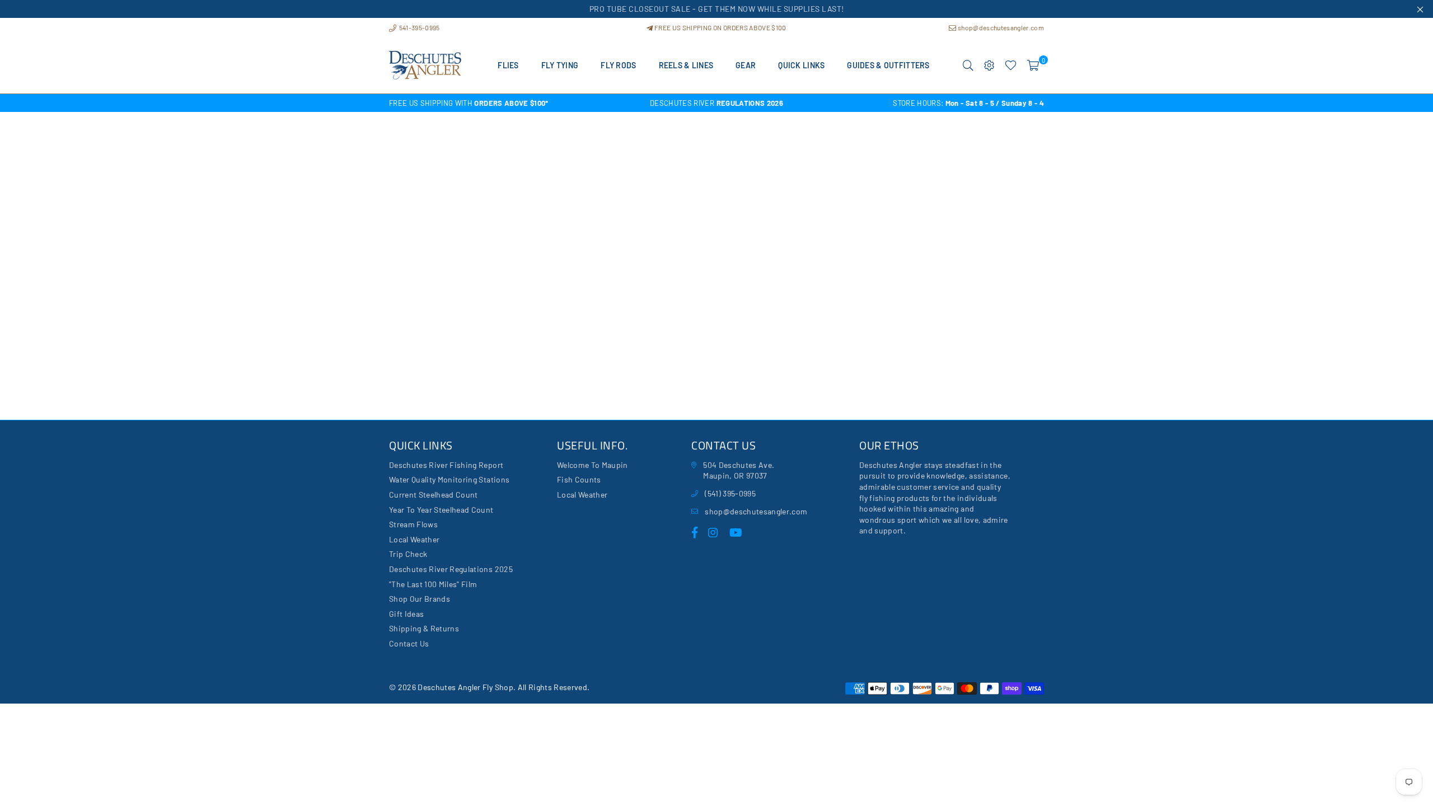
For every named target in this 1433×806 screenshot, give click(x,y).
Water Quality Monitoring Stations (449, 479)
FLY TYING (560, 65)
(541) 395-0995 (730, 493)
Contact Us (409, 643)
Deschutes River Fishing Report (446, 465)
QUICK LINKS (801, 65)
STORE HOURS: (968, 103)
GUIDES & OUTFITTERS (888, 65)
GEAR (746, 65)
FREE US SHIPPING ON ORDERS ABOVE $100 (719, 27)
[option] (498, 103)
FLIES (508, 65)
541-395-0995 (418, 27)
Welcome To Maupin (592, 465)
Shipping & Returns (424, 628)
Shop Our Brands (419, 598)
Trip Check (408, 554)
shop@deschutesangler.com (1000, 27)
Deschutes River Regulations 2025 (451, 569)
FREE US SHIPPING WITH (469, 103)
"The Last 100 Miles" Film (433, 584)
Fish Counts (579, 479)
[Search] (968, 65)
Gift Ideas (406, 613)
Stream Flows (413, 524)
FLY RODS (618, 65)
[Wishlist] (1011, 65)
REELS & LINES (686, 65)
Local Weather (414, 539)
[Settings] (989, 65)
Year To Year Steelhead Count (441, 509)
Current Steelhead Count (433, 494)
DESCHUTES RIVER (716, 103)
